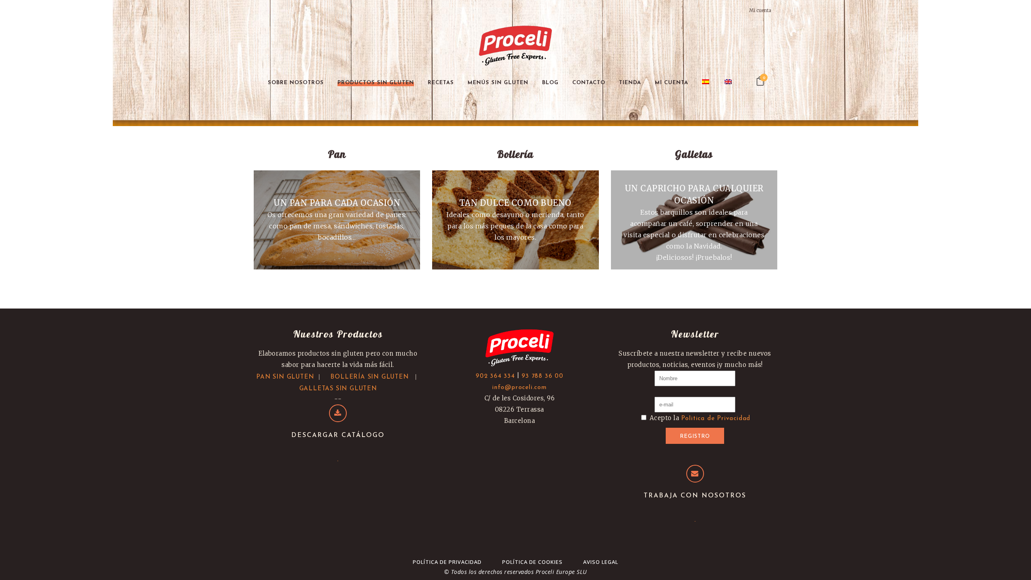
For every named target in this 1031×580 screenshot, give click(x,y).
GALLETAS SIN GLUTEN (338, 389)
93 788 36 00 (542, 376)
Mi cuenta (760, 10)
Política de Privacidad (447, 562)
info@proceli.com (519, 388)
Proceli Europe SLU (561, 572)
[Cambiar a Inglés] (729, 82)
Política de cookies (532, 562)
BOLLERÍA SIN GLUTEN (369, 377)
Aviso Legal (600, 562)
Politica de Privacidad (716, 419)
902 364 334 (495, 376)
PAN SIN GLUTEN (285, 377)
